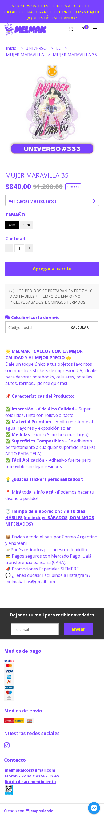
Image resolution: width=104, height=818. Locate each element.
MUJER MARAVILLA (25, 55)
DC (58, 48)
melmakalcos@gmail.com (30, 770)
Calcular (80, 327)
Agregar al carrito (52, 269)
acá (49, 492)
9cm (26, 224)
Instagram (77, 575)
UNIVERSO (36, 48)
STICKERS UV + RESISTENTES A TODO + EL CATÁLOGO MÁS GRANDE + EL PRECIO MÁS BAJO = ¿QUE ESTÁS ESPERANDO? (52, 11)
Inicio (12, 48)
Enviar (78, 629)
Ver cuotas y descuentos (33, 201)
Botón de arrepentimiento (30, 781)
